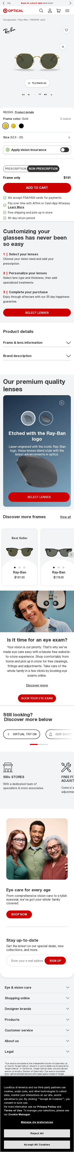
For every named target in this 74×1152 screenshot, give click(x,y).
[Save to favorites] (66, 30)
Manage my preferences (37, 1122)
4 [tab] (45, 747)
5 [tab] (47, 747)
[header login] (49, 10)
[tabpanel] (19, 557)
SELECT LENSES (37, 312)
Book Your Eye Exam (37, 698)
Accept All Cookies (37, 1144)
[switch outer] (64, 149)
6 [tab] (49, 747)
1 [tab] (15, 567)
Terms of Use (13, 1110)
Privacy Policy (46, 1106)
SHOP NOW (19, 914)
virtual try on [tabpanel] (25, 734)
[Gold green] (5, 126)
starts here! (37, 3)
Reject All (36, 1133)
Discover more (37, 685)
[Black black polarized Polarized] (21, 126)
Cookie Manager (19, 1114)
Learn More (16, 207)
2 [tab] (19, 567)
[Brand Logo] (9, 30)
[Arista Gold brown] (13, 126)
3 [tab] (24, 567)
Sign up (55, 960)
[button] (58, 10)
